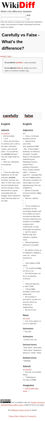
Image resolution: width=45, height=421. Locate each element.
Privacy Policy (14, 416)
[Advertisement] (22, 92)
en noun (26, 318)
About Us (23, 416)
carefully (3, 56)
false (9, 56)
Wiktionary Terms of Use (20, 410)
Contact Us (32, 416)
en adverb (5, 133)
